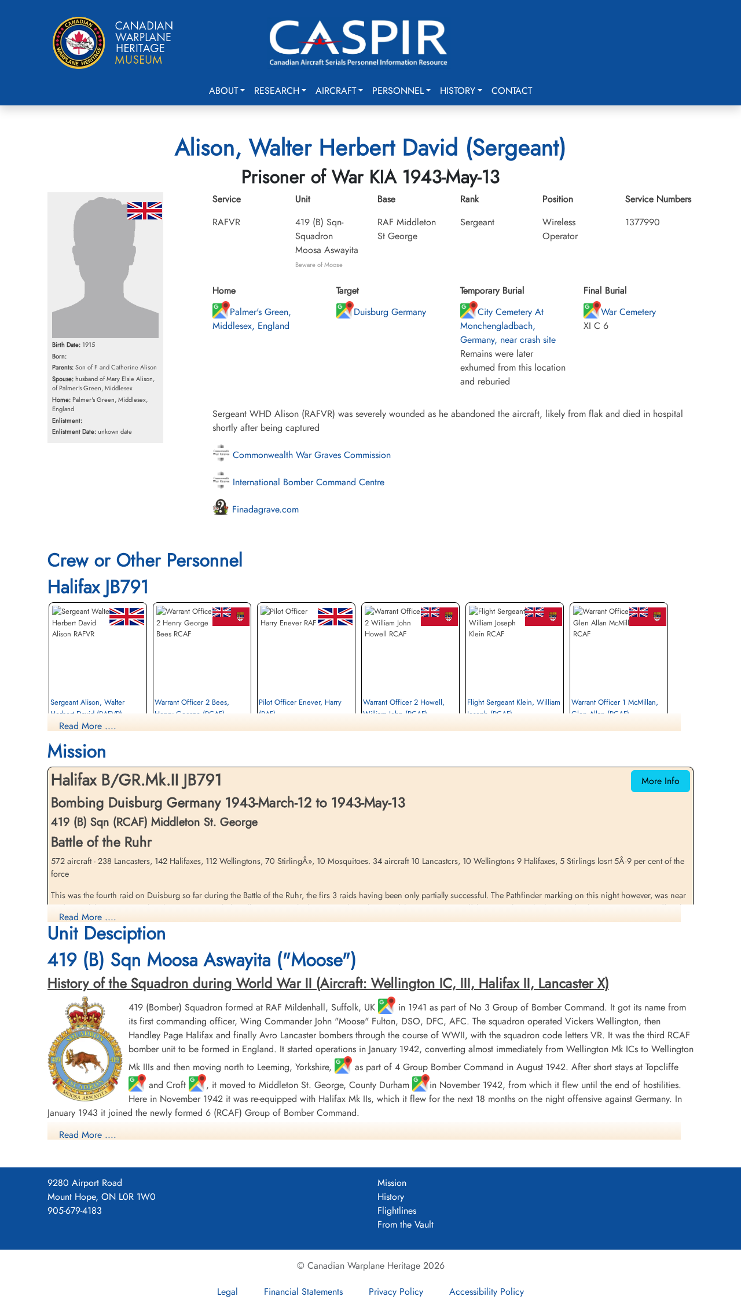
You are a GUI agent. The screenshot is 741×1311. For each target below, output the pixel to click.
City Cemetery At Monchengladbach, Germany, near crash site (508, 325)
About (223, 90)
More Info (661, 781)
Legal (227, 1291)
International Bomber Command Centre (307, 482)
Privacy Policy (396, 1291)
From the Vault (405, 1224)
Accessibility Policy (486, 1291)
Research (276, 90)
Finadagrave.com (264, 509)
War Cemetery (628, 311)
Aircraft (336, 90)
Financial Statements (303, 1291)
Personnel (398, 90)
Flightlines (396, 1210)
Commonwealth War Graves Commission (310, 455)
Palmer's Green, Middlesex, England (251, 318)
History (457, 90)
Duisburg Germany (390, 311)
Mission (391, 1182)
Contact (511, 90)
